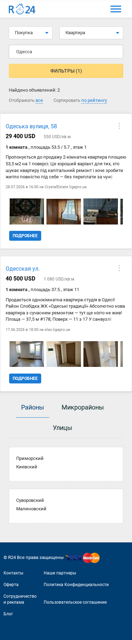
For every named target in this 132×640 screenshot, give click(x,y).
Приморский (30, 458)
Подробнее (25, 235)
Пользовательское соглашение (75, 602)
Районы (32, 407)
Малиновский (31, 508)
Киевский (26, 466)
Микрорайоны (83, 407)
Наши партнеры (60, 573)
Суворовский (30, 500)
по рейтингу (94, 100)
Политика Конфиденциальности (76, 584)
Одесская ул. (23, 268)
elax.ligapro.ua (57, 329)
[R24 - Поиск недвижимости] (22, 9)
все (39, 100)
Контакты (13, 573)
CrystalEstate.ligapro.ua (66, 187)
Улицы (62, 427)
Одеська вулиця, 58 (31, 126)
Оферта (11, 584)
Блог (8, 613)
